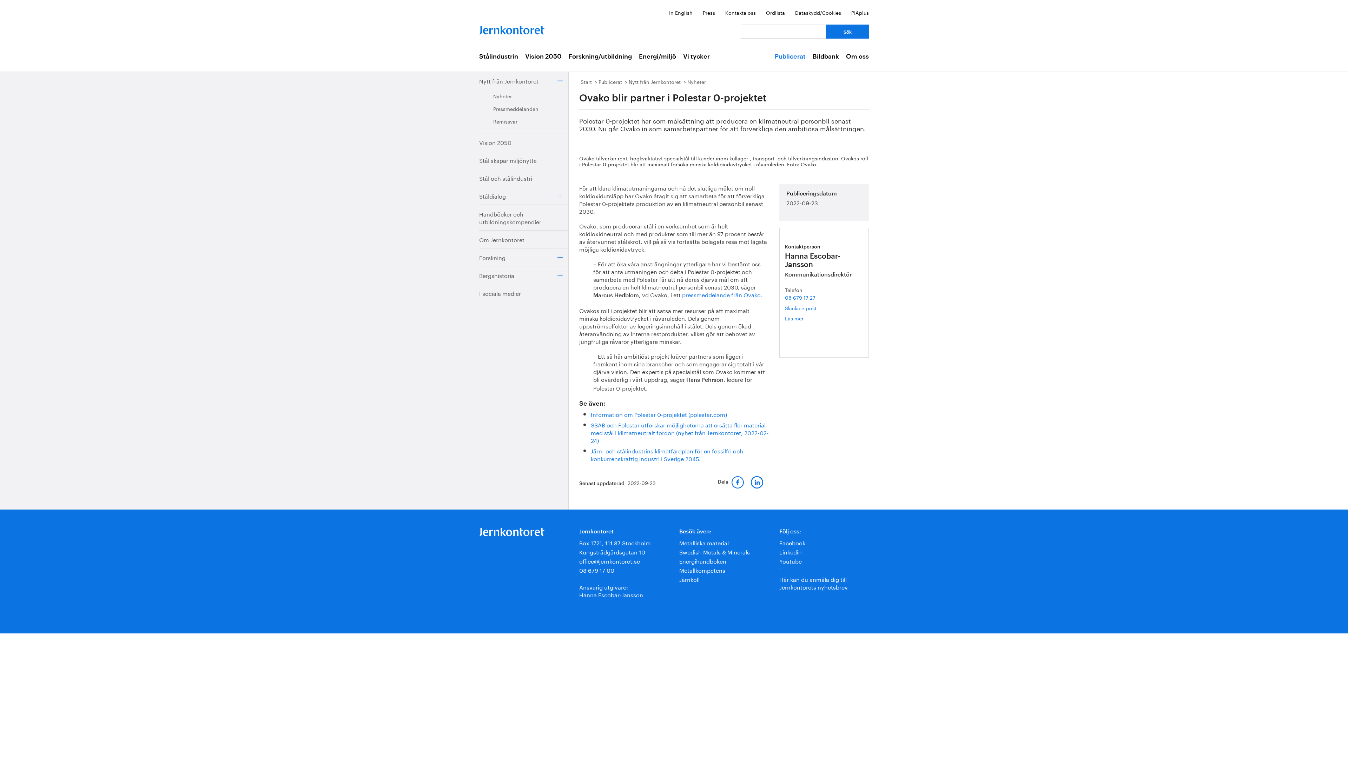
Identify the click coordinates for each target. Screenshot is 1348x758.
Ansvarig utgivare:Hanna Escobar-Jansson (611, 590)
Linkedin (790, 551)
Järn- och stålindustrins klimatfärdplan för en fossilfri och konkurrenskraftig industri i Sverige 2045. (667, 454)
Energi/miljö (657, 56)
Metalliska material (704, 542)
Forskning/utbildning (600, 56)
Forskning (492, 257)
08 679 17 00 (596, 569)
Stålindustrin (498, 56)
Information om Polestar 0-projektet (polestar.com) (659, 414)
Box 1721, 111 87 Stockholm (615, 542)
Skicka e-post (801, 308)
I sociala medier (500, 292)
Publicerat (790, 56)
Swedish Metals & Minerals (714, 551)
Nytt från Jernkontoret (508, 80)
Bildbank (826, 56)
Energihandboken (702, 560)
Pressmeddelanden (515, 108)
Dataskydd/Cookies (818, 12)
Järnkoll (689, 578)
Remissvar (505, 121)
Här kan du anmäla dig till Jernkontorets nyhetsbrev (813, 582)
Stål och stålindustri (505, 177)
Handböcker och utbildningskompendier (510, 217)
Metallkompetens (702, 569)
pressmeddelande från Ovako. (722, 294)
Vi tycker (696, 56)
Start (586, 81)
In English (681, 12)
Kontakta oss (740, 12)
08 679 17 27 (800, 297)
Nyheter (502, 96)
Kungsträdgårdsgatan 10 (612, 551)
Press (709, 12)
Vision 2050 (543, 56)
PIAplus (860, 12)
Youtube (790, 560)
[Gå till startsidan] (511, 28)
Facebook (792, 542)
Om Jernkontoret (501, 239)
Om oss (857, 56)
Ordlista (775, 12)
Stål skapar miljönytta (508, 159)
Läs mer (804, 318)
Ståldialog (492, 195)
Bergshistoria (496, 275)
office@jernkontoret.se (609, 560)
